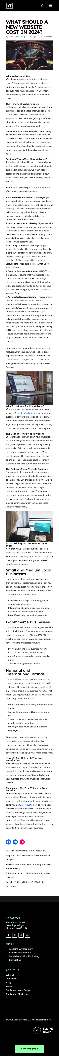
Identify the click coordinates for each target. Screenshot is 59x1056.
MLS (35, 256)
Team (9, 986)
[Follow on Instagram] (21, 935)
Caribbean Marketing (17, 994)
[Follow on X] (14, 935)
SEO (37, 36)
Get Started (29, 1049)
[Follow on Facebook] (8, 935)
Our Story (11, 978)
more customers (29, 804)
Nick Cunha (14, 36)
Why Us (10, 974)
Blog (8, 982)
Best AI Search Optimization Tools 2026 (25, 850)
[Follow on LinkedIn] (27, 935)
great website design (27, 413)
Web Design (46, 36)
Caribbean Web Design (18, 990)
